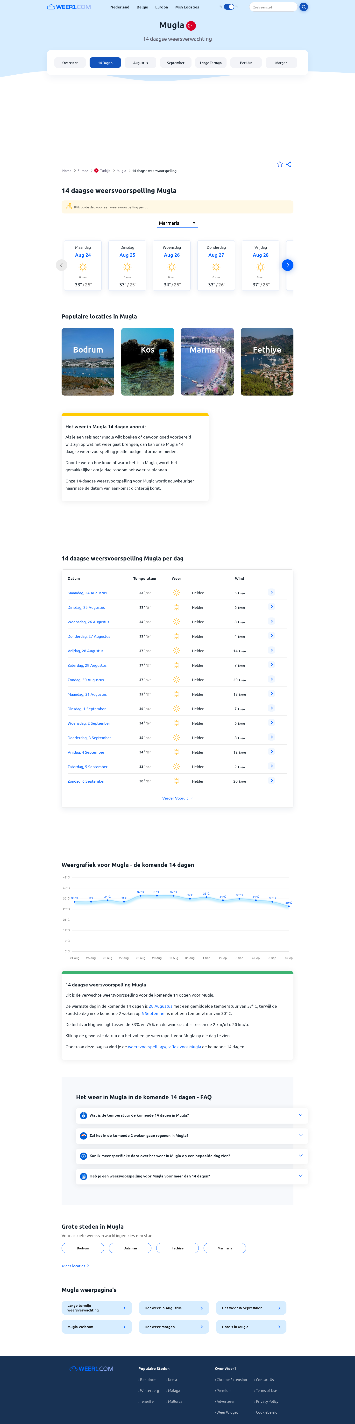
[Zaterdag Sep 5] (271, 767)
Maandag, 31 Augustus (87, 694)
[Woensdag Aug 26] (271, 623)
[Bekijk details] (271, 592)
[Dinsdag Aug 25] (271, 608)
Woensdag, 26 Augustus (88, 621)
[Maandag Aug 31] (271, 695)
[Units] (229, 7)
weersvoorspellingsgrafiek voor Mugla (164, 1046)
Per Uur (246, 62)
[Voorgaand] (61, 265)
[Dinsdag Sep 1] (271, 710)
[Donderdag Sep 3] (271, 739)
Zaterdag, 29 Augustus (87, 665)
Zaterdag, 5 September (87, 766)
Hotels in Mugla (235, 1326)
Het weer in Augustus (163, 1307)
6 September (154, 1013)
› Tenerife (146, 1401)
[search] (303, 7)
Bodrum (83, 1248)
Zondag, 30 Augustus (86, 679)
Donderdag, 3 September (89, 737)
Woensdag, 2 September (89, 723)
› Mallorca (174, 1401)
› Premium (223, 1390)
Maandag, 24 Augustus (87, 592)
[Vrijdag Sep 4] (271, 753)
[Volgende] (287, 265)
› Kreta (171, 1379)
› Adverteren (225, 1401)
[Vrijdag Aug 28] (271, 652)
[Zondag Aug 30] (271, 681)
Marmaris (225, 1248)
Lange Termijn (211, 62)
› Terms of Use (265, 1390)
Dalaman (130, 1248)
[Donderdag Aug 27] (271, 637)
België (142, 6)
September (176, 62)
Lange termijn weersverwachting (83, 1307)
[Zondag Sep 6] (271, 782)
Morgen (281, 62)
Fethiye (178, 1248)
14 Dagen (105, 62)
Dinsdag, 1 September (87, 708)
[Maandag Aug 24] (271, 594)
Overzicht (70, 62)
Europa (161, 6)
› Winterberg (148, 1390)
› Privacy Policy (266, 1401)
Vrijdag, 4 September (86, 752)
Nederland (119, 6)
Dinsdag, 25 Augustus (86, 607)
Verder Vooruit (175, 797)
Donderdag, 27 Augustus (89, 636)
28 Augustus (160, 1005)
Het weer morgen (160, 1326)
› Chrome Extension (231, 1379)
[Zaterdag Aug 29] (271, 666)
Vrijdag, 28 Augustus (85, 650)
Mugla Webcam (80, 1326)
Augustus (140, 62)
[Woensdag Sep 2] (271, 724)
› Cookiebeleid (265, 1412)
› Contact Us (264, 1379)
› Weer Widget (226, 1412)
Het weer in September (242, 1307)
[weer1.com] (69, 7)
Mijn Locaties (187, 6)
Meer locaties (73, 1265)
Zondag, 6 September (86, 781)
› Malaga (173, 1390)
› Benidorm (147, 1379)
